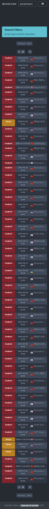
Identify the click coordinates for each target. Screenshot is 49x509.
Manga (8, 121)
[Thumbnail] (23, 52)
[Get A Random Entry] (30, 52)
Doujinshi (8, 58)
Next (29, 43)
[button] (42, 4)
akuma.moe (9, 3)
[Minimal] (19, 52)
